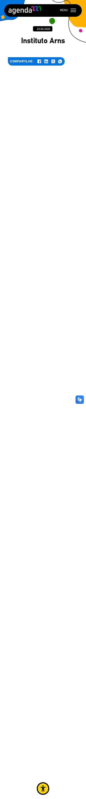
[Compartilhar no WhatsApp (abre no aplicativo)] (60, 61)
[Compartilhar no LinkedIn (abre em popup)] (46, 61)
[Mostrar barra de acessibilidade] (43, 788)
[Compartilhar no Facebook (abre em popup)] (39, 61)
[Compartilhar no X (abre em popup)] (53, 61)
